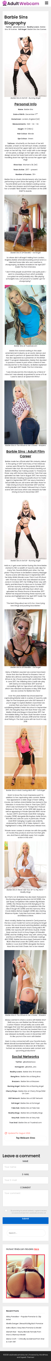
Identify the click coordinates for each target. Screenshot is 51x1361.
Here (36, 1249)
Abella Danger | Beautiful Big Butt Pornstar (24, 1323)
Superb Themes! (27, 1357)
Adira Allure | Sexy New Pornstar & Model (23, 1327)
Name (25, 1161)
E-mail (25, 1174)
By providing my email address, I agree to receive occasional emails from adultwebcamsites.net (28, 1212)
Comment (25, 1187)
